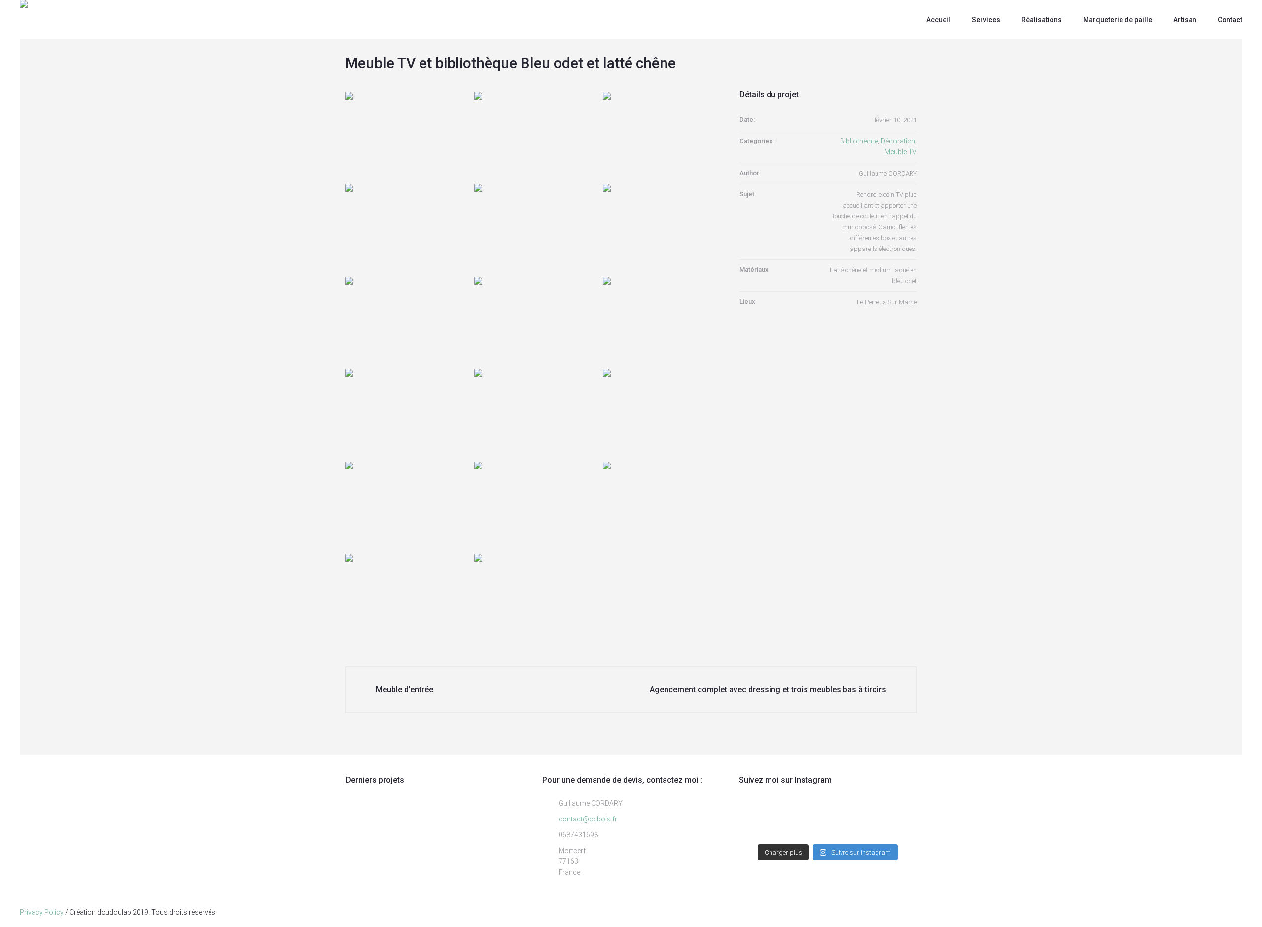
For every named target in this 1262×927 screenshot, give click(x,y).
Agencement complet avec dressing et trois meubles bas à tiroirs (768, 689)
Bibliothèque (859, 141)
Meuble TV (900, 152)
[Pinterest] (1238, 912)
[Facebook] (1223, 912)
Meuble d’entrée (404, 689)
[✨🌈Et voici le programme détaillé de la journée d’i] (850, 816)
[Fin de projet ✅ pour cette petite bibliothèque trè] (759, 816)
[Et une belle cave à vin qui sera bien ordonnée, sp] (850, 831)
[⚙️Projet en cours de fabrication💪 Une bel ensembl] (759, 831)
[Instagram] (1207, 912)
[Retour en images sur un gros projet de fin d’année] (804, 831)
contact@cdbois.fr (588, 819)
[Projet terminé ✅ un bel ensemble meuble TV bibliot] (804, 816)
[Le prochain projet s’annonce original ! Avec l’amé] (896, 831)
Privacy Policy (42, 912)
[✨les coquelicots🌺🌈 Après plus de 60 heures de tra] (896, 816)
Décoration (898, 141)
